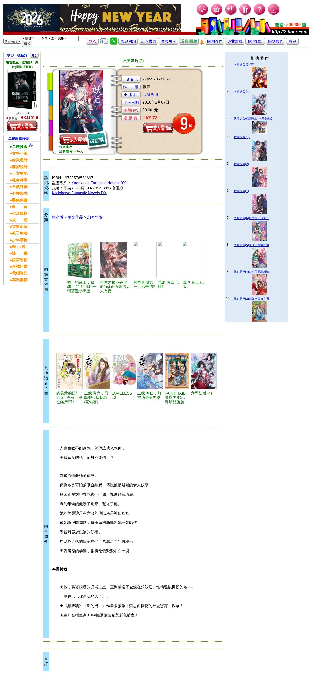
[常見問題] (259, 15)
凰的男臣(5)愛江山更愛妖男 (251, 245)
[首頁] (273, 15)
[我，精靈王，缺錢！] (83, 260)
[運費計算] (234, 43)
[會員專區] (168, 43)
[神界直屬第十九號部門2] (145, 260)
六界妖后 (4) (242, 91)
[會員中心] (245, 15)
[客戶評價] (104, 43)
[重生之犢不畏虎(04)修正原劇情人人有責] (116, 260)
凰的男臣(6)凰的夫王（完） (251, 218)
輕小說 (58, 217)
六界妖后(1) (241, 191)
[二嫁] (97, 371)
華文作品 (75, 217)
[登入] (92, 43)
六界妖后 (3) (242, 137)
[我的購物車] (216, 15)
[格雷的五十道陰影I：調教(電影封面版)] (22, 90)
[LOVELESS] (124, 371)
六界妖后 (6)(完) (244, 64)
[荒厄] (169, 260)
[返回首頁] (292, 43)
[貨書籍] (189, 43)
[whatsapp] (113, 43)
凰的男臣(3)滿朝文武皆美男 (251, 299)
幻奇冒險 (95, 217)
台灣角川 (150, 95)
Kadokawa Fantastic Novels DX (98, 183)
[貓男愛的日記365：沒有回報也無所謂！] (69, 371)
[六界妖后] (204, 371)
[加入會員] (231, 15)
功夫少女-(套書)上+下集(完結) (253, 118)
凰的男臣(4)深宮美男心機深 (251, 272)
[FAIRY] (177, 371)
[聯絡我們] (275, 43)
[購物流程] (214, 43)
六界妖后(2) (241, 164)
